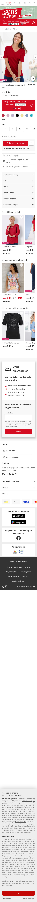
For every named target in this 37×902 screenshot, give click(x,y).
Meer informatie (20, 822)
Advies (4, 494)
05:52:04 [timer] (17, 108)
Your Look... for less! (10, 481)
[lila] (12, 115)
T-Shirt (15, 29)
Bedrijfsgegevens (25, 572)
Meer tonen (13, 426)
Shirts (9, 29)
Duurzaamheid (8, 193)
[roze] (7, 115)
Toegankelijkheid (11, 572)
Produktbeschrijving (10, 175)
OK (19, 893)
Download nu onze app (18, 511)
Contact (5, 444)
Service (5, 487)
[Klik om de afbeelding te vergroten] (33, 78)
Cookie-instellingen (28, 898)
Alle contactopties (12, 457)
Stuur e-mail (10, 451)
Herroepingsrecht (13, 576)
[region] (18, 845)
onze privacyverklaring (17, 881)
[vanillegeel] (22, 115)
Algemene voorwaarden (15, 567)
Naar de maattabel (10, 136)
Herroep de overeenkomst (18, 562)
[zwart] (17, 115)
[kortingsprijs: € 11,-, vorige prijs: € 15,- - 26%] (13, 278)
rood (3, 119)
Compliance (25, 576)
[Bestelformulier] (24, 3)
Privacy (27, 567)
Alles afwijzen (7, 898)
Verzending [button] (14, 95)
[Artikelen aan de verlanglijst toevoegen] (31, 143)
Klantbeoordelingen (10, 205)
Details (5, 181)
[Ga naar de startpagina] (8, 3)
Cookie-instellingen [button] (18, 581)
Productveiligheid (9, 199)
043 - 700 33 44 (9, 473)
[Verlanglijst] (29, 3)
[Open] (33, 22)
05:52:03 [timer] (25, 24)
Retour (5, 187)
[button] (2, 3)
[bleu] (26, 115)
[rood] (3, 115)
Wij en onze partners (9, 799)
